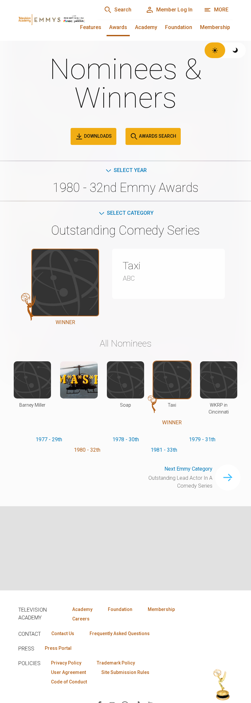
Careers (81, 618)
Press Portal (58, 648)
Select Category (130, 213)
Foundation (178, 27)
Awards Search (157, 136)
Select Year (130, 170)
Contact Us (62, 633)
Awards (118, 27)
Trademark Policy (116, 662)
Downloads (97, 136)
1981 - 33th (164, 450)
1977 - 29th (49, 439)
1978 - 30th (125, 439)
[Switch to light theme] (215, 50)
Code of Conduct (69, 681)
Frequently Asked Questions (120, 633)
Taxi (132, 265)
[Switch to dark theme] (235, 50)
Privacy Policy (66, 662)
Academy (146, 27)
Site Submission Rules (125, 672)
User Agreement (68, 672)
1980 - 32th (87, 450)
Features (90, 27)
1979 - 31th (202, 439)
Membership (215, 27)
